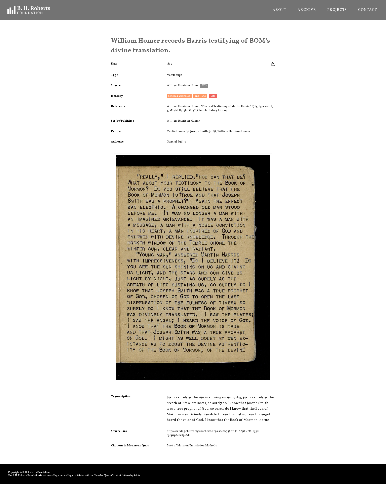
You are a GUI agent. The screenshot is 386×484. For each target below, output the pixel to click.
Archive (307, 10)
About (279, 10)
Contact (367, 10)
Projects (337, 10)
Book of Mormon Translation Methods (192, 446)
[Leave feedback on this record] (272, 64)
